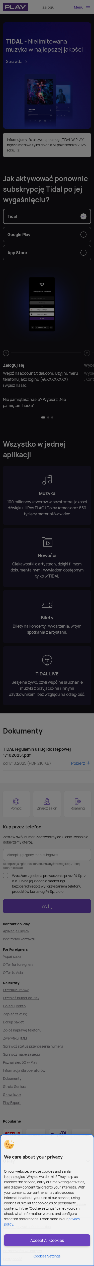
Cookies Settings (47, 1256)
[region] (47, 1200)
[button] (8, 1144)
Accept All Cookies (47, 1240)
